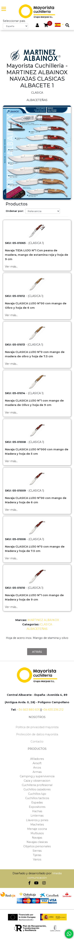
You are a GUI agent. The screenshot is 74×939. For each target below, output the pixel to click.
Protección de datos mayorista (37, 734)
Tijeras (37, 855)
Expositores (37, 807)
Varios (37, 859)
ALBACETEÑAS (37, 628)
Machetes (37, 824)
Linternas (37, 815)
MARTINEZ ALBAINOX (43, 620)
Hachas (37, 811)
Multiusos (37, 833)
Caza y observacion (37, 780)
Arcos (37, 767)
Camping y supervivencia (37, 776)
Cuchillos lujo (37, 793)
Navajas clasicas (37, 842)
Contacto (37, 741)
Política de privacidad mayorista (37, 727)
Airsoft (37, 763)
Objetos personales (37, 846)
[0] (46, 25)
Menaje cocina (37, 829)
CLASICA (46, 624)
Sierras (37, 850)
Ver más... (11, 266)
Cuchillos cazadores (37, 789)
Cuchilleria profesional (37, 785)
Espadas (37, 802)
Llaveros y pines (37, 820)
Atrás (37, 651)
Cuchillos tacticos (37, 798)
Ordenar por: (15, 210)
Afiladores (37, 759)
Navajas (37, 837)
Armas (37, 772)
